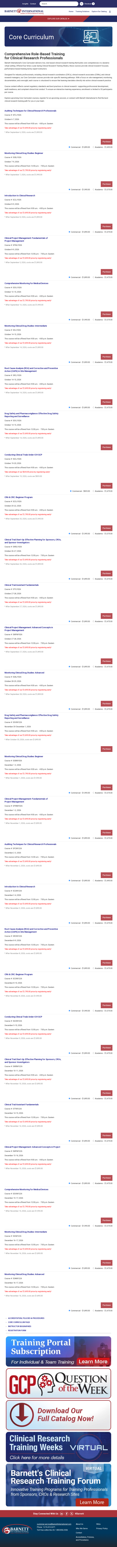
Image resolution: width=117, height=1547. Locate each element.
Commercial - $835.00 (81, 491)
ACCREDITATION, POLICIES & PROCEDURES (26, 1318)
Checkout (89, 4)
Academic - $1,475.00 (103, 232)
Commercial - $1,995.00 (80, 189)
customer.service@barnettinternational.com (54, 1524)
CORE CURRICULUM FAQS (19, 1322)
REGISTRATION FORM (17, 1330)
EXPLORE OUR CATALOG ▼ (59, 19)
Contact (33, 4)
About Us (79, 1524)
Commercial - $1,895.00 (80, 147)
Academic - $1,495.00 (103, 147)
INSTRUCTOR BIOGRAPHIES (19, 1326)
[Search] (81, 4)
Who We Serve (82, 1528)
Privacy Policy (102, 1528)
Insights (25, 4)
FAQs (98, 1524)
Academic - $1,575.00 (103, 189)
